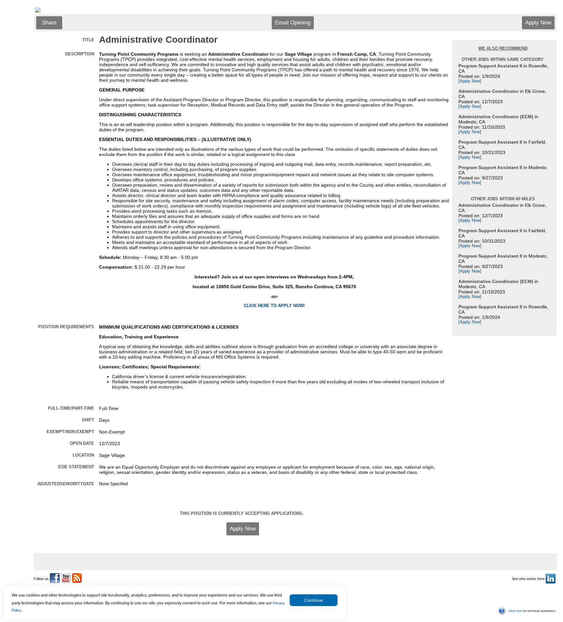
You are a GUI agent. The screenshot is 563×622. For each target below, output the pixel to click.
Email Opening (292, 23)
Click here (515, 611)
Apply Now (538, 23)
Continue (313, 600)
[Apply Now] (469, 81)
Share (49, 23)
